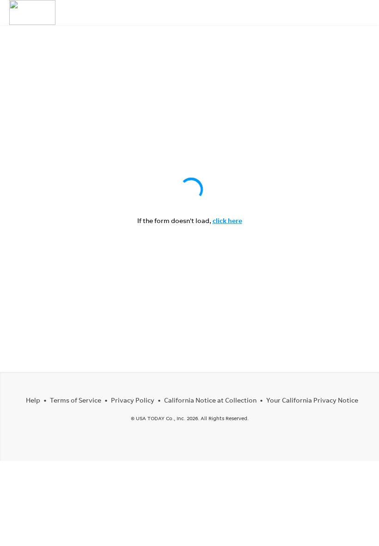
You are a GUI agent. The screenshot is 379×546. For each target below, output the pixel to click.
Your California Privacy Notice (312, 400)
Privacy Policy (132, 400)
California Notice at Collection (210, 400)
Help (33, 400)
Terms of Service (75, 400)
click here (227, 220)
